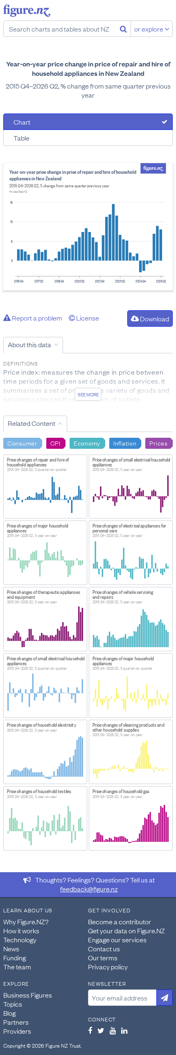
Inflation (124, 442)
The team (17, 966)
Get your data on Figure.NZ (126, 930)
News (11, 948)
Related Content (31, 422)
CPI (55, 442)
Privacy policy (108, 966)
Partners (16, 1021)
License (87, 317)
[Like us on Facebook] (90, 1030)
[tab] (88, 122)
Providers (17, 1030)
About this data (29, 344)
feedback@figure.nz (89, 888)
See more (88, 394)
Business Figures (27, 994)
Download (154, 318)
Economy (87, 442)
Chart (22, 121)
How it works (21, 930)
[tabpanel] (88, 227)
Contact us (104, 948)
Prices (158, 442)
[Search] (123, 28)
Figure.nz (26, 11)
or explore (149, 28)
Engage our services (117, 939)
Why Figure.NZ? (26, 921)
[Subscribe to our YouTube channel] (113, 1030)
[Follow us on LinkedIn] (124, 1030)
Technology (19, 939)
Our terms (102, 957)
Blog (9, 1012)
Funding (14, 957)
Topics (12, 1003)
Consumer (22, 442)
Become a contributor (119, 921)
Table (21, 137)
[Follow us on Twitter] (100, 1030)
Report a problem (36, 317)
